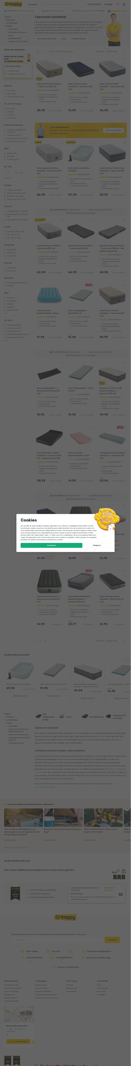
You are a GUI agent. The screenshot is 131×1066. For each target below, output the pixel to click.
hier (49, 535)
